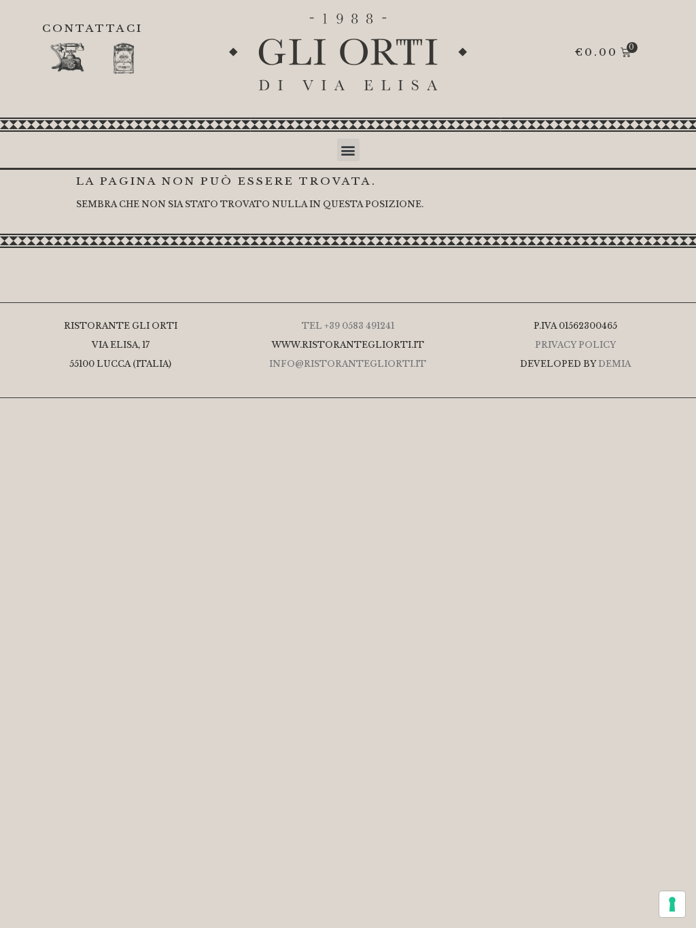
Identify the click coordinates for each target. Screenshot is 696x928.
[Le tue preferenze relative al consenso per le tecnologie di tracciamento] (672, 904)
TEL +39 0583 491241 (348, 326)
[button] (348, 150)
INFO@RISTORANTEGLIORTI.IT (347, 364)
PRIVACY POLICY (575, 345)
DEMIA (614, 364)
